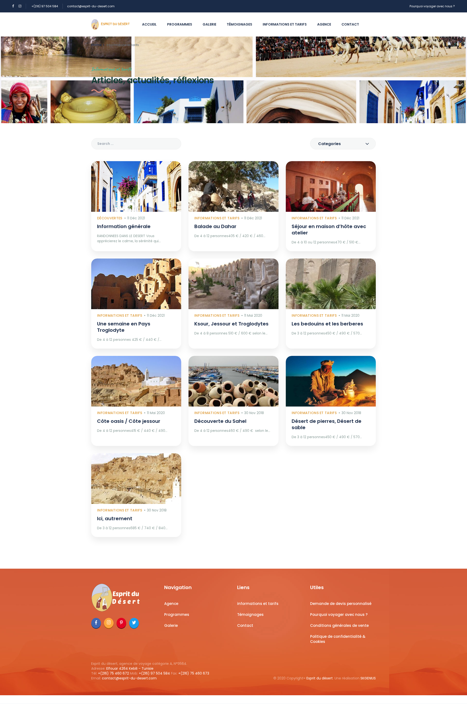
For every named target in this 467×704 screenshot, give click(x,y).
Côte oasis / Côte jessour (128, 421)
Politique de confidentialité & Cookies (337, 639)
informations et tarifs (285, 24)
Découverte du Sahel (220, 421)
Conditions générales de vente (339, 625)
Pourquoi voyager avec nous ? (432, 6)
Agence (324, 24)
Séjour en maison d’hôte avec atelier (329, 229)
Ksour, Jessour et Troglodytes (231, 323)
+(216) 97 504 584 (44, 6)
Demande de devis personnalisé (340, 603)
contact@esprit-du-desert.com (91, 6)
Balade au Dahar (215, 226)
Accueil (149, 24)
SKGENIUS (368, 678)
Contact (350, 24)
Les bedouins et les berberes (327, 323)
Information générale (124, 226)
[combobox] (343, 143)
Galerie (209, 24)
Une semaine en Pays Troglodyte (123, 326)
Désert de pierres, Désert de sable (326, 424)
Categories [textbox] (329, 144)
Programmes (179, 24)
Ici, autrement (114, 518)
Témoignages (239, 24)
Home (96, 44)
